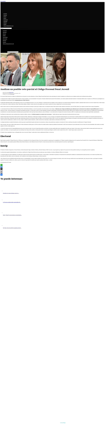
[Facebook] (52, 167)
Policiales (5, 32)
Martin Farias (11, 92)
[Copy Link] (52, 173)
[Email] (52, 171)
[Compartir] (52, 175)
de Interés (5, 30)
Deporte (4, 33)
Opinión (4, 42)
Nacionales (5, 38)
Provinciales (5, 37)
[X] (52, 169)
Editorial (4, 40)
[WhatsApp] (52, 165)
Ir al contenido (3, 1)
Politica (4, 35)
